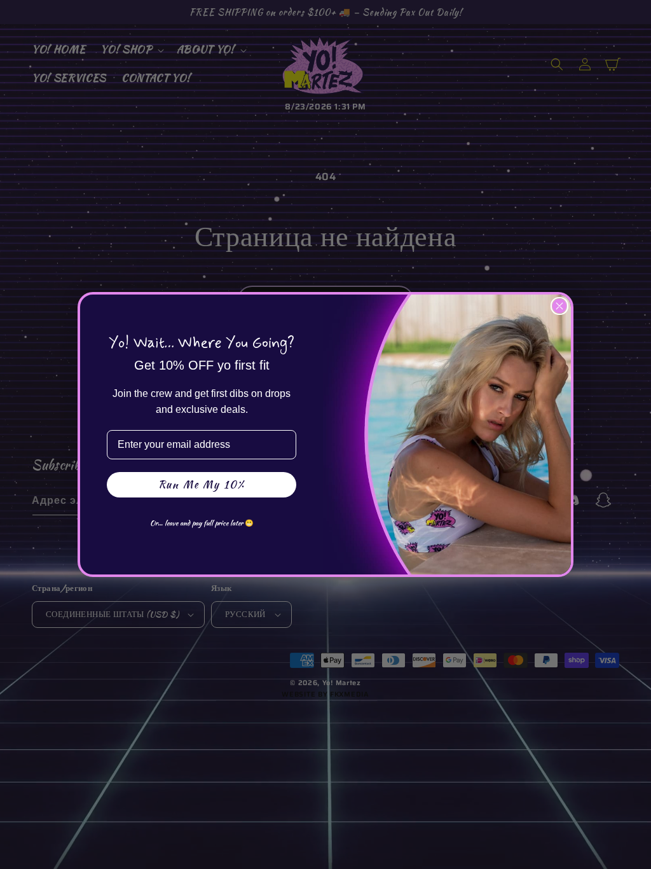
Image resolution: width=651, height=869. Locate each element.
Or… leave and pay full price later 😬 (202, 523)
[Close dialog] (559, 306)
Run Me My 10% (201, 484)
